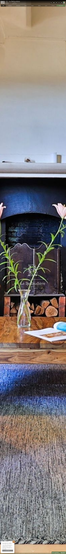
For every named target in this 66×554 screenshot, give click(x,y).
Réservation (61, 5)
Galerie (39, 5)
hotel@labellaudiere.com (49, 553)
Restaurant (18, 5)
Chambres (10, 5)
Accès (46, 5)
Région (32, 5)
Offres (26, 5)
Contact (53, 5)
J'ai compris (8, 550)
